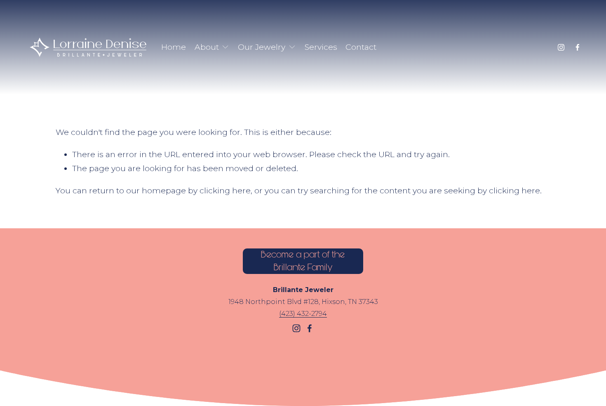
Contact (360, 47)
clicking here (225, 190)
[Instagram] (561, 47)
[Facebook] (577, 47)
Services (321, 47)
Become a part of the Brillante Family (303, 261)
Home (173, 47)
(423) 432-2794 (303, 314)
